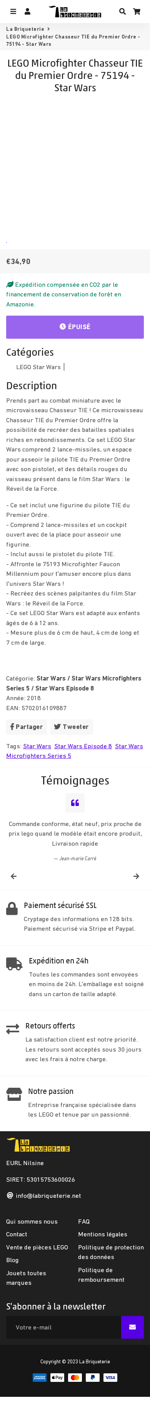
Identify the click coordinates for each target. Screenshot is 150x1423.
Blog (12, 1259)
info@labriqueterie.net (48, 1195)
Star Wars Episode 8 (83, 746)
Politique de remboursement (101, 1274)
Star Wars (37, 746)
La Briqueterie (25, 29)
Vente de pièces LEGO (37, 1246)
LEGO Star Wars (38, 367)
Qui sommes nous (32, 1220)
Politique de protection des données (111, 1251)
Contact (16, 1233)
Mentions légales (102, 1233)
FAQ (84, 1220)
